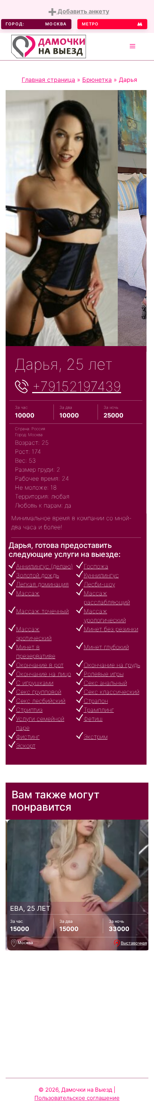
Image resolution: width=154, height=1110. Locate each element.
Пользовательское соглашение (77, 1097)
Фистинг (28, 736)
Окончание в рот (40, 665)
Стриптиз (29, 709)
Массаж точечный (42, 611)
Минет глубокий (106, 647)
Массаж (28, 593)
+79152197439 (76, 386)
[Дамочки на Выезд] (48, 45)
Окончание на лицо (43, 674)
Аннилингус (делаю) (44, 566)
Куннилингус (101, 575)
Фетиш (93, 718)
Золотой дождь (37, 575)
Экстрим (96, 736)
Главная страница (48, 79)
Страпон (96, 700)
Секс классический (111, 692)
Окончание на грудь (112, 665)
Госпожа (96, 566)
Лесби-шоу (99, 584)
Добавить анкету (82, 11)
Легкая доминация (42, 584)
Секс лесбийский (40, 700)
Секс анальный (105, 683)
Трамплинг (99, 709)
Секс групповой (38, 692)
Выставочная (134, 943)
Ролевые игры (104, 674)
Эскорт (26, 745)
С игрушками (34, 683)
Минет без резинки (111, 629)
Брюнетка (97, 79)
